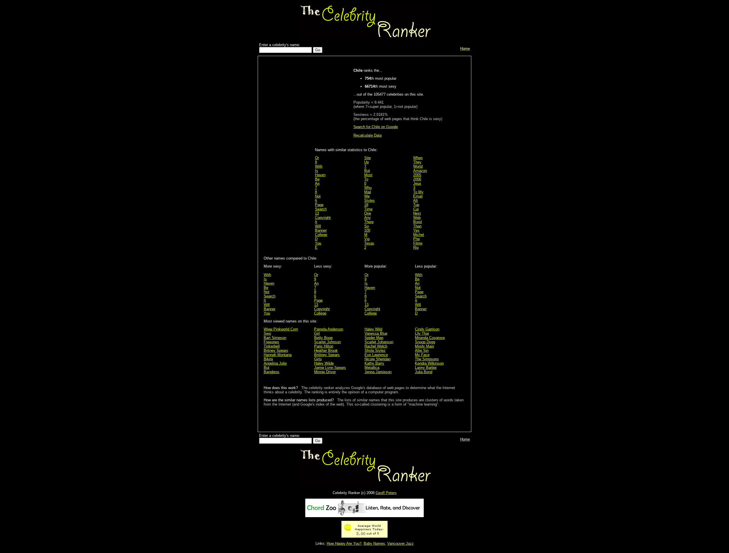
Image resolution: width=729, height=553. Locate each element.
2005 (417, 175)
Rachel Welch (375, 346)
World (418, 166)
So (366, 226)
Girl (317, 333)
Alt (415, 200)
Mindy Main (424, 346)
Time (368, 209)
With (318, 166)
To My (418, 192)
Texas (369, 243)
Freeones (271, 342)
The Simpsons (427, 359)
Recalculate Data (367, 135)
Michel (418, 235)
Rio (416, 247)
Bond (417, 222)
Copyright (323, 217)
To (366, 179)
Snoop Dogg (425, 342)
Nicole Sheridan (377, 359)
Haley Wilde (324, 363)
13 (317, 213)
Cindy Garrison (427, 329)
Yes (416, 230)
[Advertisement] (288, 148)
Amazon (420, 170)
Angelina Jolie (275, 363)
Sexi (267, 333)
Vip (367, 239)
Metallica (371, 367)
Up (366, 162)
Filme (417, 243)
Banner (321, 230)
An (317, 183)
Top (416, 205)
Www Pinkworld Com (281, 329)
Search (321, 209)
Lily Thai (422, 333)
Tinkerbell (272, 346)
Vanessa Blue (375, 333)
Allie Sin (422, 350)
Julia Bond (423, 372)
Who (368, 188)
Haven (320, 175)
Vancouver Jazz (400, 543)
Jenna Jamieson (378, 372)
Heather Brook (326, 350)
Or (317, 158)
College (321, 235)
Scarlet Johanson (378, 342)
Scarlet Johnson (327, 342)
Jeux (417, 183)
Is (316, 170)
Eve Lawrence (376, 355)
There (369, 222)
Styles (369, 200)
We (367, 196)
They (417, 162)
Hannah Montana (278, 355)
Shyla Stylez (375, 350)
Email (418, 196)
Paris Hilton (323, 346)
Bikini (268, 359)
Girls (318, 359)
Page (319, 205)
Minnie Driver (325, 372)
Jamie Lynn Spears (330, 367)
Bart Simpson (275, 338)
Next (417, 213)
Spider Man (373, 338)
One (367, 213)
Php (416, 239)
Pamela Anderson (328, 329)
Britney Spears (276, 350)
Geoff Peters (386, 493)
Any (367, 217)
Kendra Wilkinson (429, 363)
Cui (416, 209)
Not (318, 196)
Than (417, 226)
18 (366, 205)
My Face (422, 355)
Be (317, 179)
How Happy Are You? (344, 543)
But (367, 170)
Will (318, 226)
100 (367, 230)
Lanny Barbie (426, 367)
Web (417, 217)
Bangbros (271, 372)
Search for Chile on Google (375, 127)
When (418, 158)
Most (368, 175)
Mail (367, 192)
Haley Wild (373, 329)
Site (367, 158)
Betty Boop (323, 338)
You (318, 243)
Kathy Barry (374, 363)
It (316, 222)
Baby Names (374, 543)
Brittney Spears (327, 355)
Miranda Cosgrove (430, 338)
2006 (417, 179)
